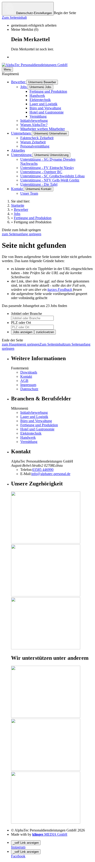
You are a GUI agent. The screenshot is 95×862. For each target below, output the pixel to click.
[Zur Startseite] (35, 65)
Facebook (18, 856)
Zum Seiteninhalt (14, 17)
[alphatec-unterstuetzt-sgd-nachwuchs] (45, 716)
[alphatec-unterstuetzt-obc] (45, 769)
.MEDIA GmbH (49, 834)
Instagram (18, 847)
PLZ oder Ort (21, 323)
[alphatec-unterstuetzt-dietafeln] (45, 822)
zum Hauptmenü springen (20, 344)
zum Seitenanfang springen (21, 234)
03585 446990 (42, 470)
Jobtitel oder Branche (26, 314)
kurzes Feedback (60, 289)
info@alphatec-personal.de (50, 474)
